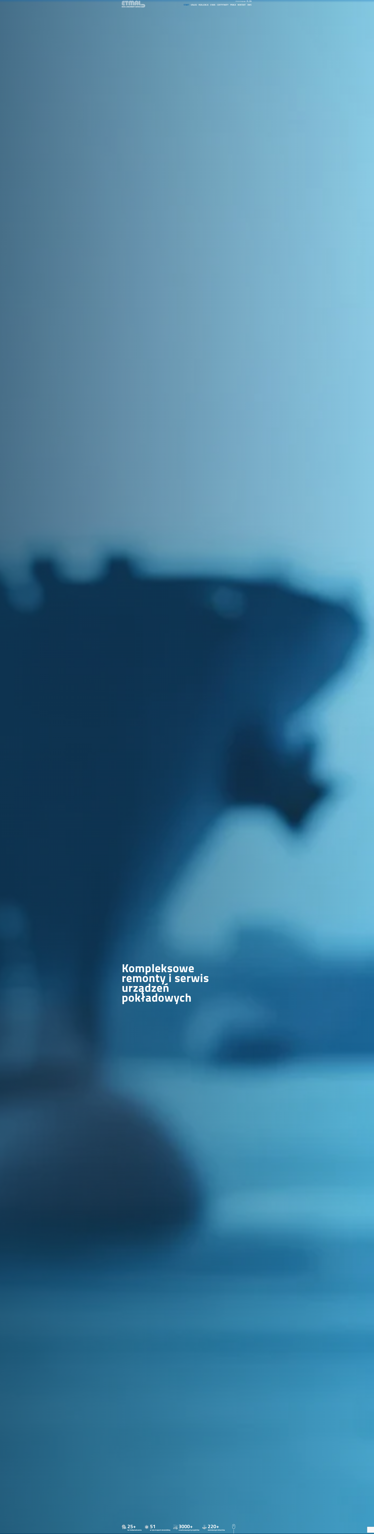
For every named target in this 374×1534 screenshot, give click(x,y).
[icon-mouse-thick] (241, 1529)
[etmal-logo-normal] (133, 4)
